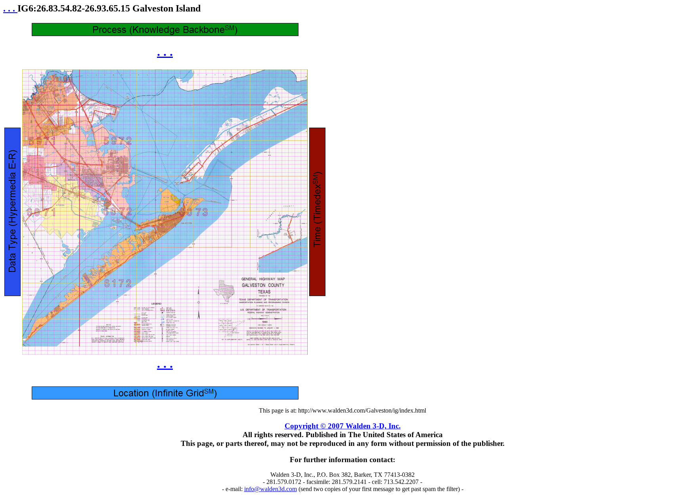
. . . (10, 8)
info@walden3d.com (270, 489)
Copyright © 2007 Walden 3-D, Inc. (343, 426)
